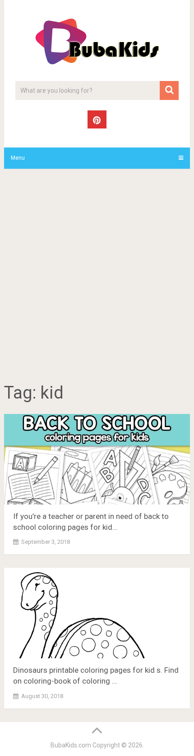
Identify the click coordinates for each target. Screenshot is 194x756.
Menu (18, 158)
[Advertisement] (97, 277)
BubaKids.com (71, 745)
